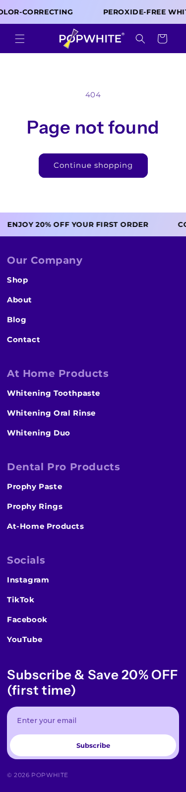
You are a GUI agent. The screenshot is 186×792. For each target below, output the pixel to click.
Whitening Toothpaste (53, 393)
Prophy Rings (34, 506)
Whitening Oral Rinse (51, 413)
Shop (17, 280)
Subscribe (93, 745)
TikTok (21, 599)
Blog (16, 319)
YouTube (24, 639)
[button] (20, 39)
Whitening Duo (38, 432)
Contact (23, 339)
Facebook (27, 619)
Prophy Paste (34, 486)
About (19, 299)
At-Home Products (45, 526)
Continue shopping (93, 165)
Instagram (28, 579)
